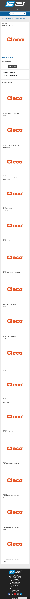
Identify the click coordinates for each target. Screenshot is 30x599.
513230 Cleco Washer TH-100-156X (11, 527)
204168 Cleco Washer (8, 208)
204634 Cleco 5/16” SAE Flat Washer (11, 272)
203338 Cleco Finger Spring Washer (11, 145)
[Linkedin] (21, 594)
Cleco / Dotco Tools (13, 17)
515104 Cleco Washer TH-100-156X (11, 559)
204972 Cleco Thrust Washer (10, 336)
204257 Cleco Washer (8, 240)
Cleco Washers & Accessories (18, 18)
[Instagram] (12, 594)
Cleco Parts (8, 18)
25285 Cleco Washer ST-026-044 (11, 113)
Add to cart (12, 66)
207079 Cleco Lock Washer (9, 400)
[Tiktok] (18, 594)
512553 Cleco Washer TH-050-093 (11, 495)
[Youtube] (15, 594)
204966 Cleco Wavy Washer (9, 304)
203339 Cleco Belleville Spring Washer (12, 177)
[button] (4, 13)
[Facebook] (9, 594)
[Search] (25, 13)
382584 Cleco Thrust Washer (9, 431)
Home (3, 17)
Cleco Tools (4, 23)
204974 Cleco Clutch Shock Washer (11, 368)
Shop (7, 17)
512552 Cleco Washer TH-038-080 (11, 463)
